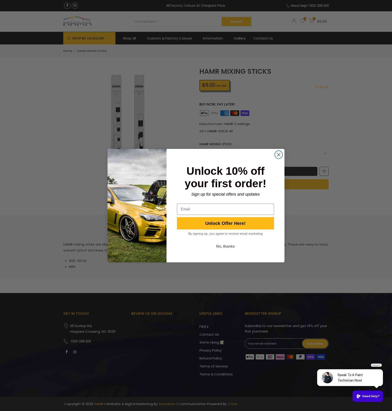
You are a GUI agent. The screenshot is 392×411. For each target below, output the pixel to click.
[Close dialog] (279, 155)
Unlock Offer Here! (225, 223)
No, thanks (225, 246)
